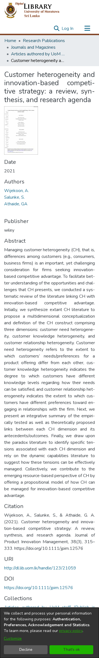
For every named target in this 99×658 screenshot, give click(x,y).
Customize (13, 638)
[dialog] (49, 633)
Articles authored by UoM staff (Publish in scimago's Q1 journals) (38, 54)
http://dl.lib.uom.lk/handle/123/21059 (40, 568)
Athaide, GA (16, 204)
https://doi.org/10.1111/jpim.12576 (38, 588)
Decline (25, 649)
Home (10, 41)
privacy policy (70, 630)
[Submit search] (56, 28)
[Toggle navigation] (87, 28)
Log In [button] (68, 28)
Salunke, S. (14, 197)
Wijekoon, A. (16, 191)
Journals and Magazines (33, 47)
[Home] (36, 10)
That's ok (71, 649)
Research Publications (44, 41)
